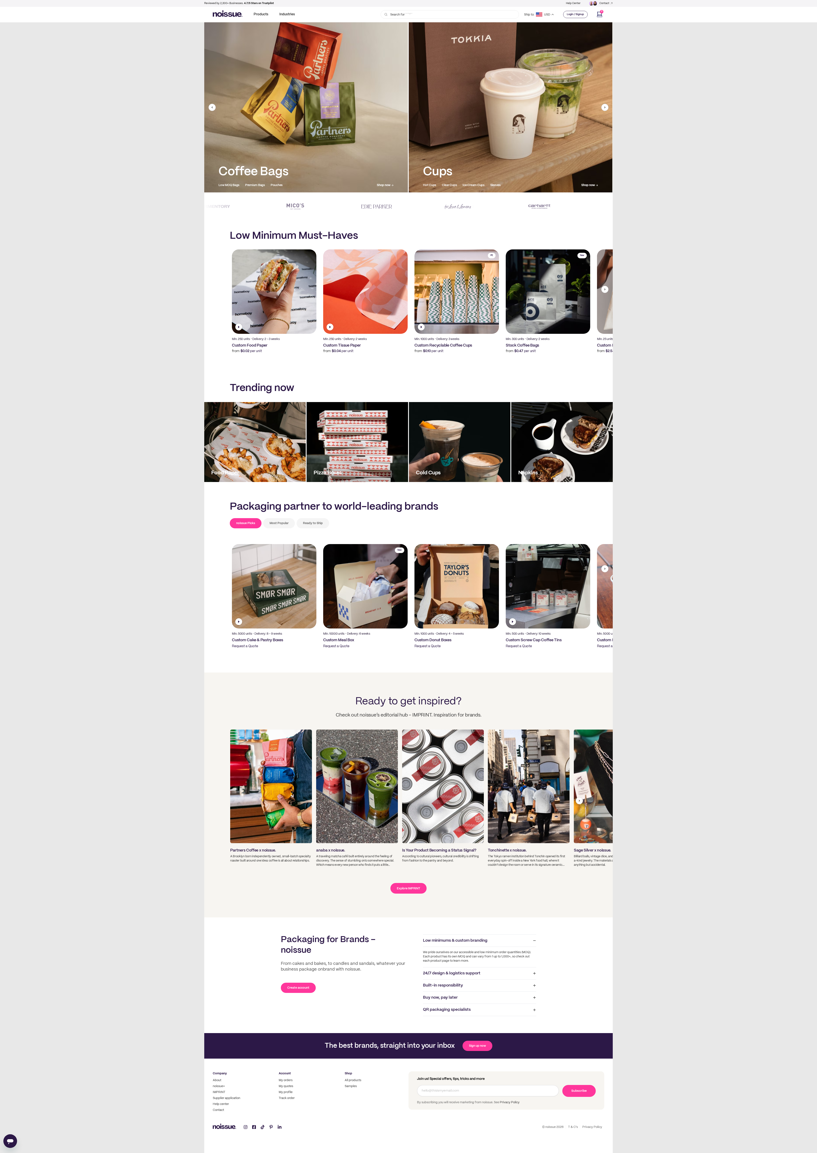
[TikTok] (262, 1127)
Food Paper (431, 185)
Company (220, 1073)
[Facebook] (254, 1127)
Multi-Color (246, 185)
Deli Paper (451, 185)
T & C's (573, 1127)
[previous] (212, 107)
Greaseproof (473, 185)
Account (285, 1073)
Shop (348, 1073)
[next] (604, 107)
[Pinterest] (271, 1127)
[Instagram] (245, 1127)
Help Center (573, 3)
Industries (287, 14)
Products (261, 14)
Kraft (263, 185)
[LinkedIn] (279, 1127)
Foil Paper (494, 185)
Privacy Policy (509, 1102)
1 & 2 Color (226, 185)
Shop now (383, 185)
